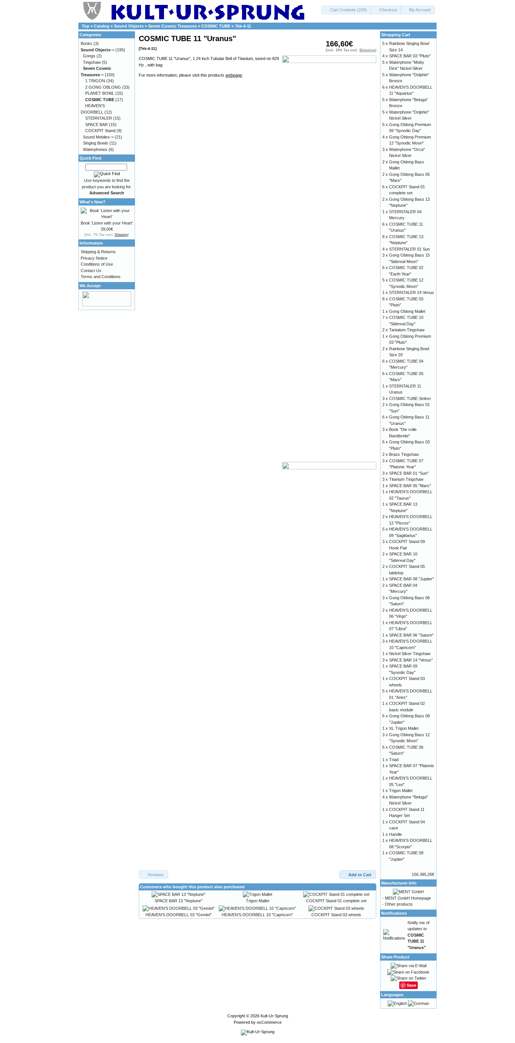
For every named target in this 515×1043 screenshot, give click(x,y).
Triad (394, 759)
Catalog (101, 26)
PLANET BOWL (99, 93)
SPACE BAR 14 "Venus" (411, 660)
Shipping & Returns (98, 251)
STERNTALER (98, 118)
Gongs (89, 56)
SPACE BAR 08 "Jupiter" (411, 579)
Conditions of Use (97, 264)
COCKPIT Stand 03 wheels (336, 914)
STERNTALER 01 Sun (409, 249)
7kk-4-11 (243, 26)
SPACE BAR (96, 124)
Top (85, 26)
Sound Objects (129, 26)
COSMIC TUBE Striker (410, 398)
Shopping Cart (395, 34)
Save (411, 985)
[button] (346, 10)
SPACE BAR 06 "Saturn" (411, 635)
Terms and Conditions (101, 276)
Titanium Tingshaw (406, 479)
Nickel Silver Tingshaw (410, 653)
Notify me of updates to (418, 935)
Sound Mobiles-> (98, 137)
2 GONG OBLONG (103, 87)
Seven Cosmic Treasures (172, 26)
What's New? (93, 202)
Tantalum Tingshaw (407, 330)
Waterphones (95, 149)
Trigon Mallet (257, 900)
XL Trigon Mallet (403, 728)
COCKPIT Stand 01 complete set (336, 900)
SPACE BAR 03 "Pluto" (410, 56)
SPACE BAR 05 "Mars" (410, 485)
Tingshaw (92, 62)
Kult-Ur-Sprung (274, 1016)
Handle (395, 834)
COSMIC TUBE (215, 26)
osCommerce (269, 1022)
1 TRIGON (95, 80)
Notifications (394, 913)
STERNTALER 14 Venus (411, 292)
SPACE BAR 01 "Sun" (409, 473)
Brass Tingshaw (404, 454)
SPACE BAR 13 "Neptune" (178, 900)
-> (97, 50)
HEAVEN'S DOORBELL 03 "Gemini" (179, 914)
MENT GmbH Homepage (408, 898)
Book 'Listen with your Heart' (107, 223)
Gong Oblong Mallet (407, 311)
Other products (399, 904)
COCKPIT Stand (100, 130)
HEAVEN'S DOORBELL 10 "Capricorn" (257, 914)
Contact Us (91, 270)
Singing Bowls (95, 143)
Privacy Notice (94, 258)
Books (86, 43)
